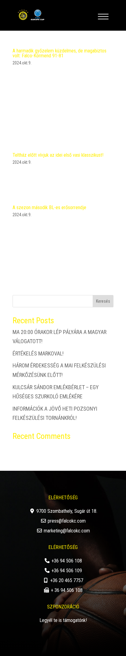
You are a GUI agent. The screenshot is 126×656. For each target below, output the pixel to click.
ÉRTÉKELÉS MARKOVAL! (38, 353)
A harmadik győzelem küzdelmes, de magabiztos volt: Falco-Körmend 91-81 (59, 53)
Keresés (103, 301)
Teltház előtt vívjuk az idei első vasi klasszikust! (58, 155)
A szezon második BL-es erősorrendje (49, 207)
